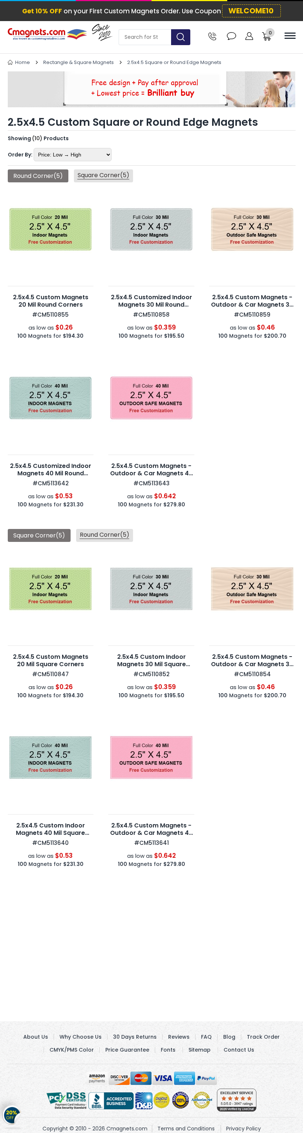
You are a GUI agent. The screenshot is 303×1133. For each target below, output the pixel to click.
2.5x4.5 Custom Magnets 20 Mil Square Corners (50, 660)
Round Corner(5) (104, 534)
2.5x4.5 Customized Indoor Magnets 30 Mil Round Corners (151, 304)
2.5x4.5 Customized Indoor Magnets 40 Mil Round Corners (50, 473)
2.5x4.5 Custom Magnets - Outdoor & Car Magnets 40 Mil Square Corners (151, 832)
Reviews (179, 1037)
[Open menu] (290, 36)
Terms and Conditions (186, 1128)
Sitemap (199, 1049)
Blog (229, 1037)
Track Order (263, 1037)
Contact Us (239, 1049)
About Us (35, 1037)
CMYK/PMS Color (72, 1049)
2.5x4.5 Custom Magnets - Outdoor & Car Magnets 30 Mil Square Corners (252, 664)
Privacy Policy (243, 1128)
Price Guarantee (127, 1049)
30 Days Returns (135, 1037)
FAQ (206, 1037)
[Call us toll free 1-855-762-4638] (212, 35)
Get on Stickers (12, 1116)
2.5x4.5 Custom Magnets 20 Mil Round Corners (50, 301)
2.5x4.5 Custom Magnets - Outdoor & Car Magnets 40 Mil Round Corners (151, 473)
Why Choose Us (80, 1037)
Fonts (168, 1049)
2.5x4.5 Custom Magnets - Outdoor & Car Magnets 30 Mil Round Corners (252, 304)
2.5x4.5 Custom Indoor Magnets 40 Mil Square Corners (50, 832)
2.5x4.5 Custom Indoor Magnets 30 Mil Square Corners (151, 664)
